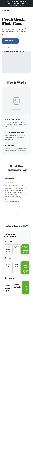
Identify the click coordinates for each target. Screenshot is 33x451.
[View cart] (23, 11)
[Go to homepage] (5, 12)
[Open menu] (28, 10)
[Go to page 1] (14, 215)
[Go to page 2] (16, 215)
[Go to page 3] (18, 215)
